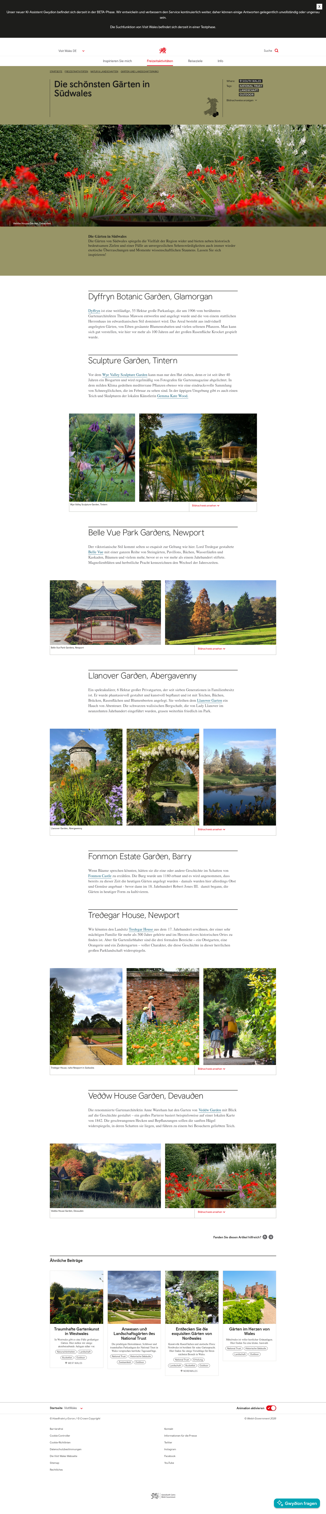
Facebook (169, 1456)
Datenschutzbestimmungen (66, 1449)
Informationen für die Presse (180, 1435)
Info (220, 61)
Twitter (168, 1442)
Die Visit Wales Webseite (63, 1456)
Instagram (170, 1449)
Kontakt (168, 1428)
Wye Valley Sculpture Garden (124, 374)
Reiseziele (195, 61)
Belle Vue (95, 551)
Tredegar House (141, 929)
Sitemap (54, 1462)
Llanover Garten (209, 700)
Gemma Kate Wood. (172, 395)
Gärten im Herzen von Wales (249, 1331)
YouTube (169, 1462)
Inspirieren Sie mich (117, 61)
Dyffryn (94, 310)
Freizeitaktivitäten (160, 61)
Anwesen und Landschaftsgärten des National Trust (134, 1333)
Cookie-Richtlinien (60, 1442)
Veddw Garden (210, 1109)
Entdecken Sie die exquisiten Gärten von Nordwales (192, 1333)
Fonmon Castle (99, 875)
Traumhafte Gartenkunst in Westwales (76, 1331)
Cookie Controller (60, 1435)
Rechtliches (56, 1469)
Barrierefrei (56, 1428)
